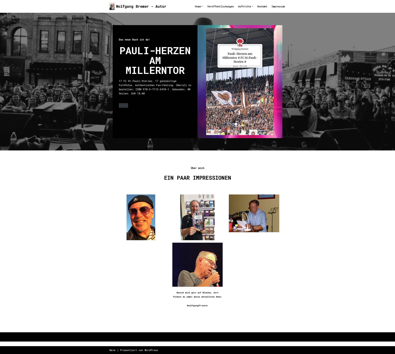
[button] (202, 6)
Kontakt (262, 6)
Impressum (278, 6)
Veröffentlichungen (220, 6)
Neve (113, 350)
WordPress (151, 350)
